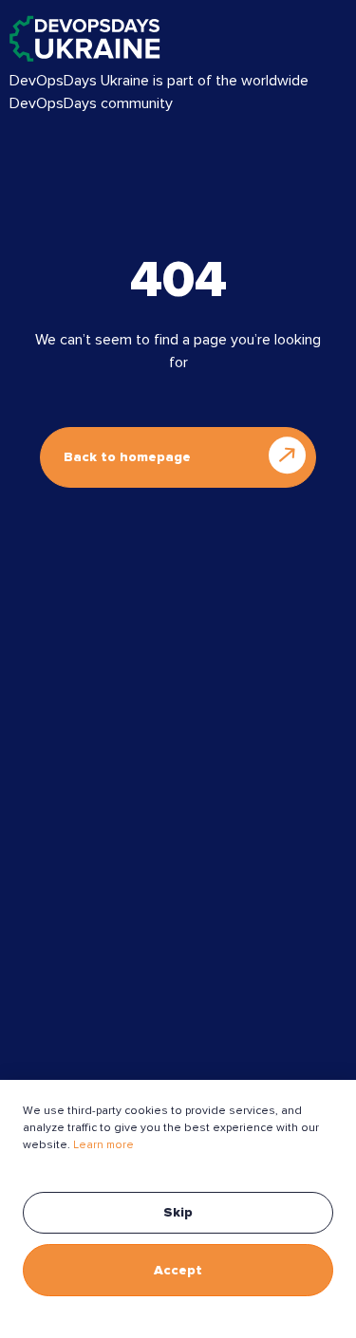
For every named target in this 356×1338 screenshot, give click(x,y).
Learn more (103, 1145)
